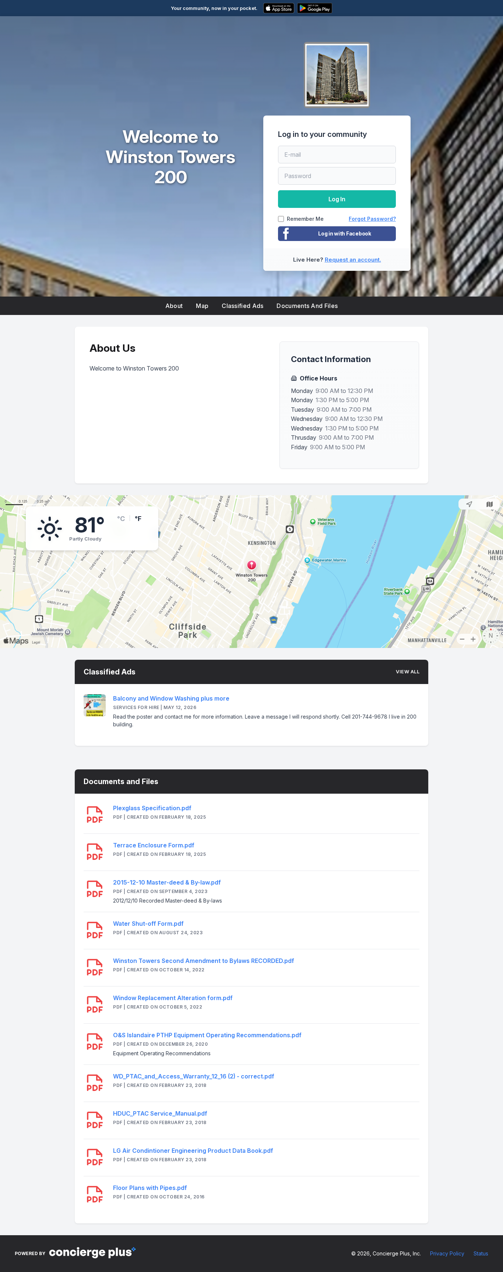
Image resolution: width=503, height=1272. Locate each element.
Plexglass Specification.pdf (152, 808)
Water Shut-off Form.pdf (148, 923)
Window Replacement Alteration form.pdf (173, 998)
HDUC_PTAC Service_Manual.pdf (160, 1113)
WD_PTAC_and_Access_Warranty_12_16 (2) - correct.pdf (193, 1076)
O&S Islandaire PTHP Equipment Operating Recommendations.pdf (207, 1035)
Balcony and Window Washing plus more (171, 698)
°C (121, 518)
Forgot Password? (372, 219)
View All (407, 671)
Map (202, 305)
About (174, 305)
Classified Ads (242, 305)
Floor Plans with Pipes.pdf (150, 1187)
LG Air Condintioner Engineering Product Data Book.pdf (193, 1150)
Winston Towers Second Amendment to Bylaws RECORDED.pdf (203, 960)
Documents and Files (307, 305)
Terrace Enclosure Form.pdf (153, 845)
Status (481, 1253)
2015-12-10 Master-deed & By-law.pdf (167, 882)
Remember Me (305, 219)
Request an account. (353, 259)
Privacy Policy (447, 1253)
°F (138, 518)
